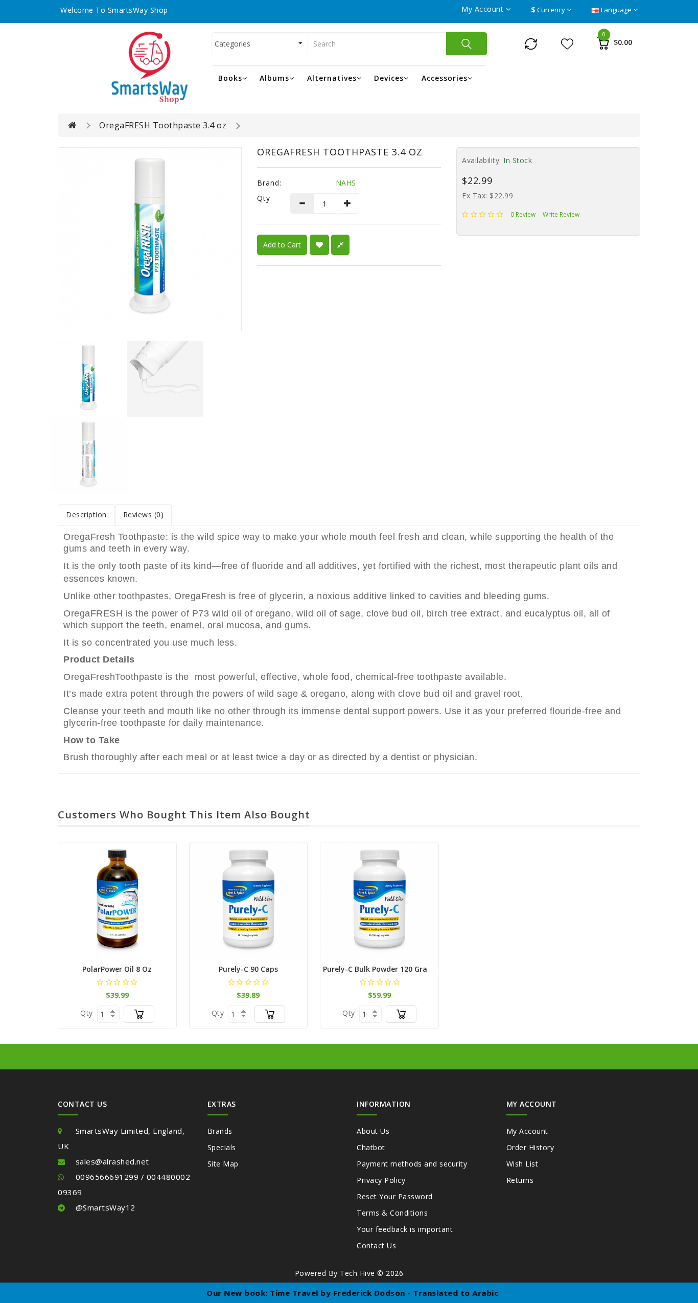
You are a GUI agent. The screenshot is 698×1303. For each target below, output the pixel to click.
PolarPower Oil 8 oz (117, 969)
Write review (561, 214)
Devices (389, 78)
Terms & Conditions (392, 1213)
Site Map (223, 1164)
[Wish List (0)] (567, 43)
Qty (263, 198)
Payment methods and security (412, 1164)
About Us (373, 1131)
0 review (523, 214)
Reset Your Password (395, 1196)
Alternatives (332, 78)
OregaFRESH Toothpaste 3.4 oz (162, 125)
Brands (219, 1131)
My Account (527, 1131)
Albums (274, 78)
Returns (520, 1180)
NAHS (346, 183)
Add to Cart (282, 244)
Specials (221, 1147)
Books (230, 78)
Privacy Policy (381, 1180)
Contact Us (376, 1245)
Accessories (445, 78)
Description (86, 514)
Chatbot (371, 1147)
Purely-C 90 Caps (248, 969)
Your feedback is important (405, 1229)
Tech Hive (357, 1273)
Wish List (522, 1164)
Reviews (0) (143, 514)
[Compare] (531, 43)
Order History (530, 1147)
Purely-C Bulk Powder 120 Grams (380, 969)
